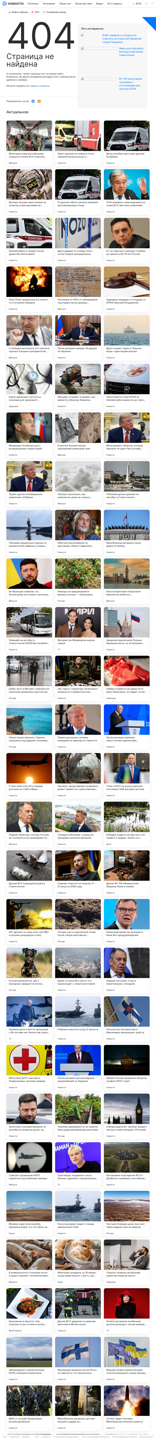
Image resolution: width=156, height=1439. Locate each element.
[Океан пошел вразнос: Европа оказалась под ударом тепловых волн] (29, 727)
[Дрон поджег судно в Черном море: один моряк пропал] (127, 338)
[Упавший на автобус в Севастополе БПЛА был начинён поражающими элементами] (29, 630)
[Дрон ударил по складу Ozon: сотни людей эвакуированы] (78, 240)
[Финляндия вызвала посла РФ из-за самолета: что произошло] (78, 1359)
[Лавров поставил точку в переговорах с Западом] (127, 970)
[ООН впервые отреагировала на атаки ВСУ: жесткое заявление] (127, 192)
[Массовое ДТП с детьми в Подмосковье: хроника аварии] (29, 1068)
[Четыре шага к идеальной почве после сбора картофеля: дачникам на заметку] (78, 922)
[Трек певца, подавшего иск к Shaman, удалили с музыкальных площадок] (78, 1165)
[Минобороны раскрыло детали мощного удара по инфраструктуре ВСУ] (78, 1408)
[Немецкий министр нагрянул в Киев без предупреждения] (127, 922)
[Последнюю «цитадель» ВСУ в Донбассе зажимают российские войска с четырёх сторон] (127, 1165)
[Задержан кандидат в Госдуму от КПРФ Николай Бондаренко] (127, 289)
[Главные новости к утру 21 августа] (78, 1019)
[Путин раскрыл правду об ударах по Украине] (78, 338)
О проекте (46, 1437)
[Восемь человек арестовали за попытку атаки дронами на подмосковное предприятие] (29, 192)
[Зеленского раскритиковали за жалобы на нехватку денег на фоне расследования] (29, 1116)
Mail (5, 1437)
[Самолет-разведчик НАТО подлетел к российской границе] (29, 1165)
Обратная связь (146, 1437)
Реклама (26, 1437)
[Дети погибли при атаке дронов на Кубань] (127, 143)
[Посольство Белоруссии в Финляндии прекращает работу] (127, 1019)
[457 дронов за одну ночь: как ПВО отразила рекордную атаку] (29, 922)
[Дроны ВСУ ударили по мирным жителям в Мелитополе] (78, 1311)
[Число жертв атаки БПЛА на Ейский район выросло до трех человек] (127, 386)
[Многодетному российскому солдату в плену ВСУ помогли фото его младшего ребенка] (29, 143)
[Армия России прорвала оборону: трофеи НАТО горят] (127, 1068)
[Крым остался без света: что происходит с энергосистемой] (78, 970)
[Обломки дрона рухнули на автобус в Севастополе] (127, 484)
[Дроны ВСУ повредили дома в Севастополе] (29, 873)
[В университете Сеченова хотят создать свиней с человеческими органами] (29, 1262)
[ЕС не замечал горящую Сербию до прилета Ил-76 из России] (127, 240)
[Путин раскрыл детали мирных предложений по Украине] (78, 1068)
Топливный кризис (56, 12)
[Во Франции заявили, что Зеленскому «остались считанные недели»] (29, 581)
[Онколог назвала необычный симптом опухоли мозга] (127, 1262)
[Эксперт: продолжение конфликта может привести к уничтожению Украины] (78, 776)
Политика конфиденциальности (95, 1437)
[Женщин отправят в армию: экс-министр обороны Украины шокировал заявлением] (78, 386)
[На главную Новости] (15, 3)
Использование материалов (124, 1437)
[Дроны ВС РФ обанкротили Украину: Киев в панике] (127, 873)
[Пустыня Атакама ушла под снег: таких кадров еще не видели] (127, 1213)
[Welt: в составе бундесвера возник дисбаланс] (29, 1408)
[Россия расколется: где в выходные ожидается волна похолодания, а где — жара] (29, 970)
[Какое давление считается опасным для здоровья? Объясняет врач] (29, 386)
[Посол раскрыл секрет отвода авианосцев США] (78, 1213)
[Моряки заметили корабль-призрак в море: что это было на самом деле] (29, 1213)
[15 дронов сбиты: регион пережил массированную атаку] (78, 192)
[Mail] (4, 3)
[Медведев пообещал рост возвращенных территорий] (29, 435)
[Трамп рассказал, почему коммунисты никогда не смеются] (78, 727)
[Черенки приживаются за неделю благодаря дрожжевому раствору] (78, 1116)
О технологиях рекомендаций (66, 1437)
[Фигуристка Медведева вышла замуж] (78, 630)
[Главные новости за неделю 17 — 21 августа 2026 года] (78, 873)
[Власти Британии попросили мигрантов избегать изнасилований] (127, 581)
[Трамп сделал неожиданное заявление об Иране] (29, 484)
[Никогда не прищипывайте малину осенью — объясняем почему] (78, 581)
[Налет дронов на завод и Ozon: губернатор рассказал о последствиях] (78, 143)
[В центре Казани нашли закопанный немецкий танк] (78, 435)
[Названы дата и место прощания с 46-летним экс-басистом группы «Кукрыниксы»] (29, 1019)
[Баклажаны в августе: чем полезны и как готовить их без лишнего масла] (29, 1311)
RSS (37, 1437)
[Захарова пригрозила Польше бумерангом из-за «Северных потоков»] (127, 630)
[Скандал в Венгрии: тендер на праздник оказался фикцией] (78, 824)
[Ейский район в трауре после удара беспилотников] (29, 240)
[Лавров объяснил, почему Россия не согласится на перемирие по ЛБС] (29, 824)
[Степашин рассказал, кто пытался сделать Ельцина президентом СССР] (29, 338)
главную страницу (39, 85)
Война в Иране (20, 12)
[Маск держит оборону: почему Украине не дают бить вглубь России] (127, 435)
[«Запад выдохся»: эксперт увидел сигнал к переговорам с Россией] (127, 1116)
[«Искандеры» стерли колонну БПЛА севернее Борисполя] (29, 1359)
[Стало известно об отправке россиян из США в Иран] (29, 776)
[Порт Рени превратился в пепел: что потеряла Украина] (29, 289)
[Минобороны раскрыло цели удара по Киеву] (127, 532)
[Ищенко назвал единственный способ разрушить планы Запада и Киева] (127, 1359)
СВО (36, 12)
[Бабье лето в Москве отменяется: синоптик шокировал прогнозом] (29, 678)
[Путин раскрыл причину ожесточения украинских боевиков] (127, 727)
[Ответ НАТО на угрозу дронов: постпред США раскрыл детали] (127, 776)
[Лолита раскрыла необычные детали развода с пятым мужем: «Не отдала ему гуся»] (127, 1311)
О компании (14, 1437)
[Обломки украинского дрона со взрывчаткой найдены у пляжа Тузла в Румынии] (29, 532)
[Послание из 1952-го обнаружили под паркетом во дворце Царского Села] (78, 289)
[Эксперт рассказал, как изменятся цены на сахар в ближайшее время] (78, 484)
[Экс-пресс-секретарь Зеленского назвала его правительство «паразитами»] (78, 678)
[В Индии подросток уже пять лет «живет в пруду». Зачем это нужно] (127, 824)
